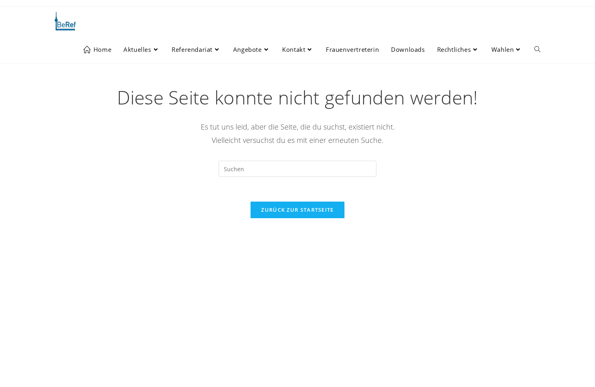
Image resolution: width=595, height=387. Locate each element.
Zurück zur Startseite (297, 209)
